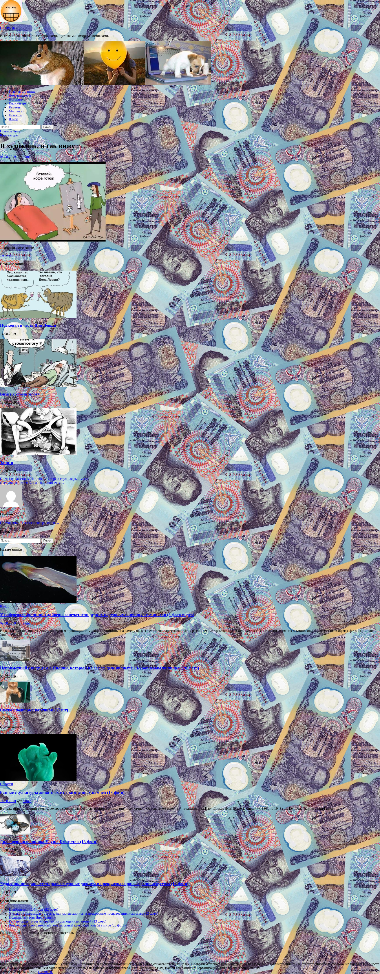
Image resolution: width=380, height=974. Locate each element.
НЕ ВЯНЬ (7, 28)
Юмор (13, 119)
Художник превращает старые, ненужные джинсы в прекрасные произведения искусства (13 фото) (94, 883)
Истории (15, 99)
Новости (15, 115)
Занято (6, 462)
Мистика (15, 111)
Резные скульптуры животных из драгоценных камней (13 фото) (62, 792)
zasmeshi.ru (8, 255)
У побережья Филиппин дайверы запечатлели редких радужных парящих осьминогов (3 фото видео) (97, 614)
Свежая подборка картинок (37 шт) (34, 710)
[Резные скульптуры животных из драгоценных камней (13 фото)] (38, 780)
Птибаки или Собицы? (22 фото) (33, 909)
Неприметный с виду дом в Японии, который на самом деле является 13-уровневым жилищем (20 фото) (99, 668)
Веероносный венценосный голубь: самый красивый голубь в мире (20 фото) (67, 925)
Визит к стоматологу (20, 394)
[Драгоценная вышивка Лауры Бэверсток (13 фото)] (15, 833)
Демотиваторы (20, 95)
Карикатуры (18, 103)
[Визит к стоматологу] (38, 385)
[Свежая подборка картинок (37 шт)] (15, 701)
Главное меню (10, 131)
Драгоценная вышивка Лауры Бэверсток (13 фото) (48, 841)
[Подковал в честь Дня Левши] (38, 317)
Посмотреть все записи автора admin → (29, 523)
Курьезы (15, 107)
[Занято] (38, 454)
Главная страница (22, 91)
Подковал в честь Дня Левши (28, 325)
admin (27, 157)
